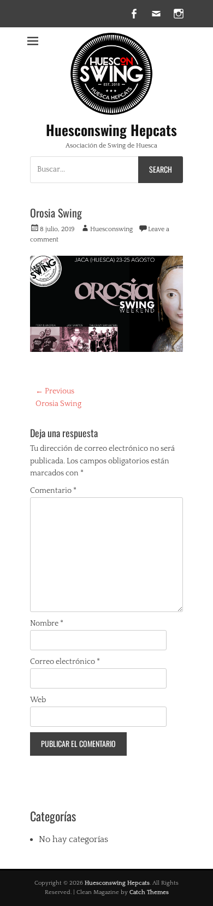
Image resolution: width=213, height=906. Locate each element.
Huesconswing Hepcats (111, 129)
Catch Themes (149, 892)
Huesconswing (111, 229)
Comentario (53, 490)
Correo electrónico (65, 661)
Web (38, 700)
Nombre (46, 623)
